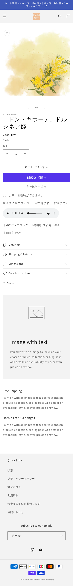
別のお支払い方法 (36, 186)
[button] (5, 16)
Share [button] (10, 283)
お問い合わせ (15, 512)
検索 (10, 470)
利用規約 (12, 495)
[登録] (61, 535)
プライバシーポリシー (21, 478)
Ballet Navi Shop (31, 579)
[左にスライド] (28, 108)
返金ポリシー (15, 487)
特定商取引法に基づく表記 (23, 503)
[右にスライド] (45, 108)
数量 (5, 146)
